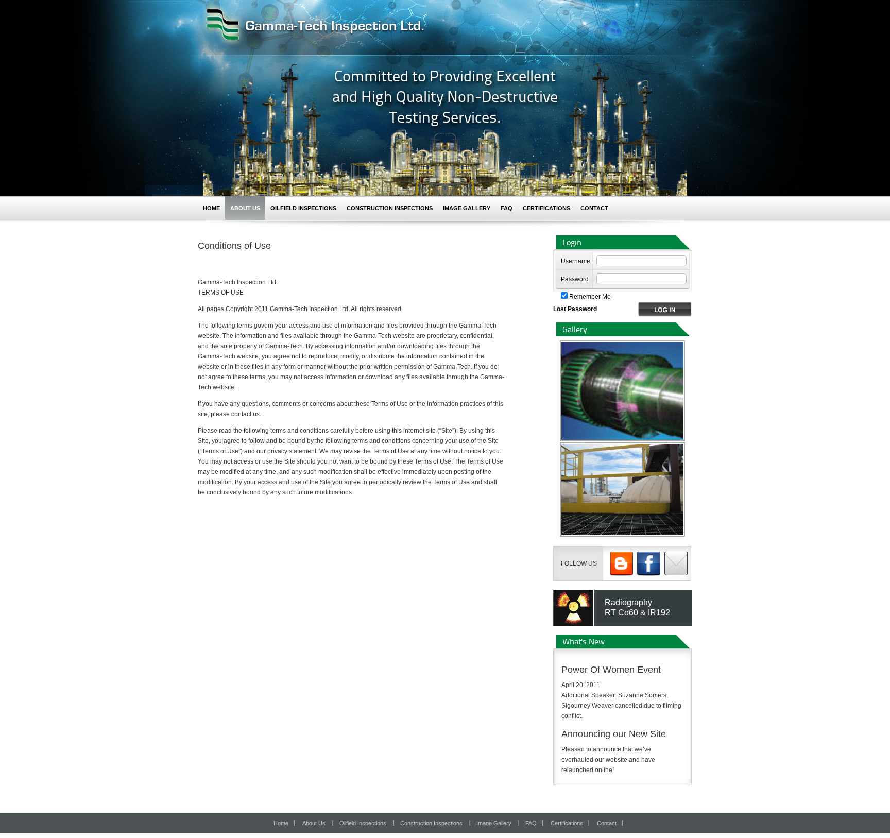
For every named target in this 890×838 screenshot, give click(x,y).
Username (575, 261)
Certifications (546, 208)
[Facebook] (650, 563)
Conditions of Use (234, 246)
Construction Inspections (390, 208)
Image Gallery (466, 208)
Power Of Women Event (611, 669)
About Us (245, 208)
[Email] (677, 563)
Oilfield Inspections (303, 208)
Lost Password (575, 309)
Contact (594, 208)
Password (575, 279)
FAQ (506, 208)
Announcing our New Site (613, 734)
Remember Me (589, 296)
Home (211, 208)
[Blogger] (623, 563)
